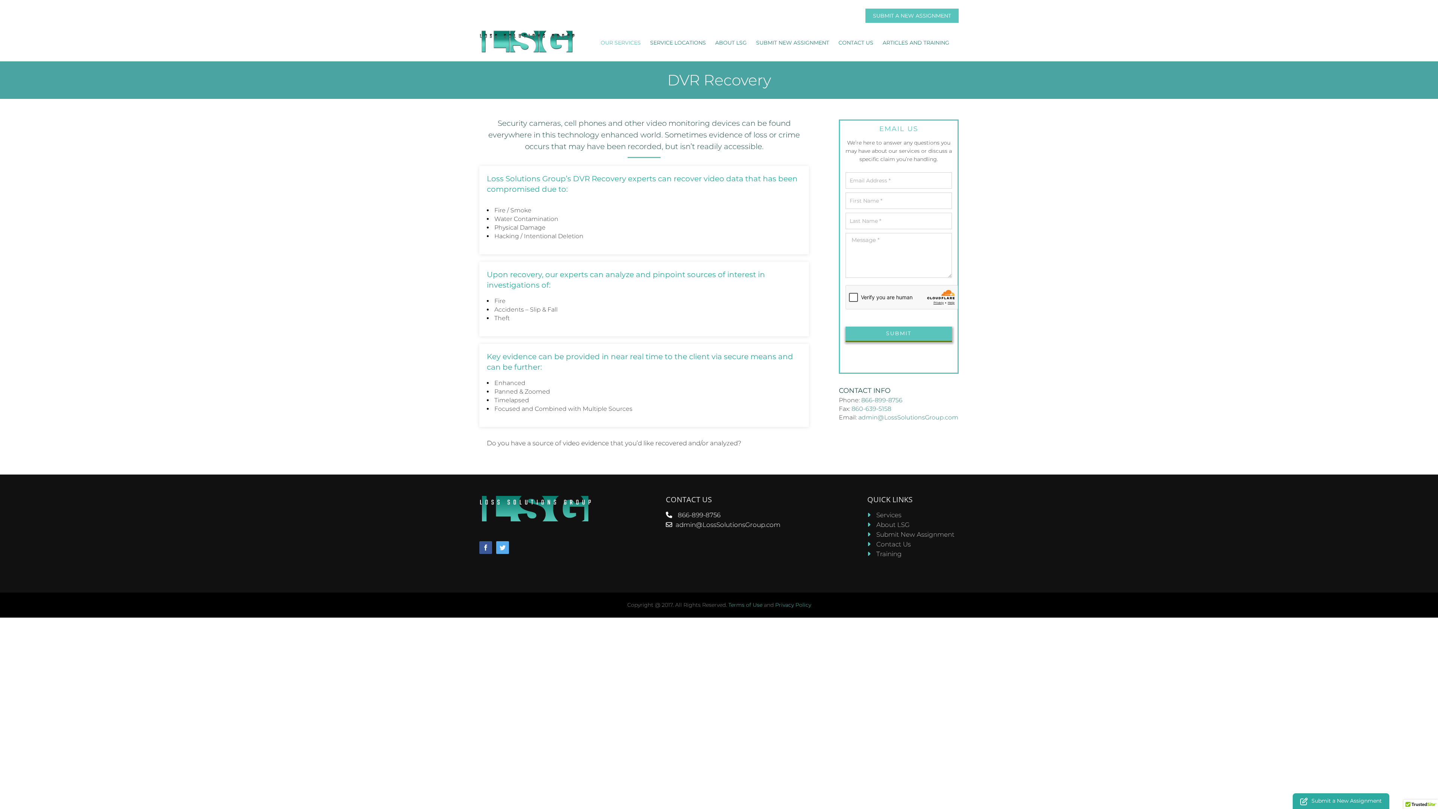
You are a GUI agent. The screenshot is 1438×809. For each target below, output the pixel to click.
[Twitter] (502, 547)
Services (888, 515)
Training (889, 554)
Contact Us (893, 544)
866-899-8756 (881, 400)
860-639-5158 (871, 408)
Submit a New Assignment (912, 15)
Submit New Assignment (915, 534)
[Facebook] (485, 547)
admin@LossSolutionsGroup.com (908, 417)
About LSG (893, 524)
